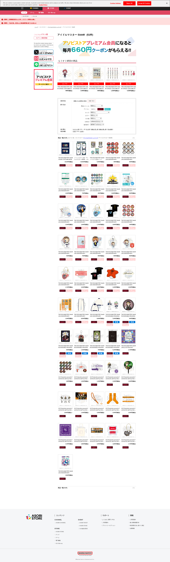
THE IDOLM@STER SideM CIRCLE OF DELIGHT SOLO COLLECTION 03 (128, 347)
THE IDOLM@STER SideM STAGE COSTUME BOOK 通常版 (65, 159)
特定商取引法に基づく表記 (137, 525)
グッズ (24, 12)
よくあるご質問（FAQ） (108, 519)
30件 (74, 131)
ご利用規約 (133, 519)
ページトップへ (163, 555)
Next (133, 73)
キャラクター (26, 16)
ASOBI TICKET (83, 522)
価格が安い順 (94, 129)
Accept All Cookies (144, 3)
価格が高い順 (102, 129)
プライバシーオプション (108, 525)
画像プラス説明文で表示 (80, 101)
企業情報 (132, 528)
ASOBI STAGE (83, 525)
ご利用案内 (105, 522)
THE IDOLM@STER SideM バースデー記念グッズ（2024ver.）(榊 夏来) (97, 159)
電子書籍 (41, 12)
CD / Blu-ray (51, 12)
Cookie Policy (43, 5)
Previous (59, 73)
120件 (81, 131)
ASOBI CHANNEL (61, 522)
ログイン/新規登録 (41, 38)
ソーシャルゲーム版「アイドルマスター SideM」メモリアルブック (81, 159)
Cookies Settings (115, 3)
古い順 (88, 129)
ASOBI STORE (60, 531)
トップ (36, 27)
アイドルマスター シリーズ (54, 27)
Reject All (129, 3)
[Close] (167, 3)
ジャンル (35, 16)
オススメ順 (76, 129)
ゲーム (32, 12)
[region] (85, 3)
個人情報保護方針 (134, 522)
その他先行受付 (83, 528)
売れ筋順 (110, 129)
